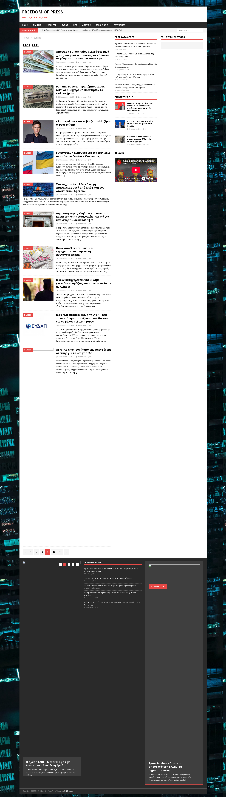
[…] (66, 78)
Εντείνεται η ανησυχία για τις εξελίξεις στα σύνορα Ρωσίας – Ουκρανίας (83, 154)
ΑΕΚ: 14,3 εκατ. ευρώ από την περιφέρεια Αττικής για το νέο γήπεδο (83, 351)
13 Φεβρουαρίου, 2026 (137, 144)
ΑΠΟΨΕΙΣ (86, 25)
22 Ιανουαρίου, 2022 (66, 195)
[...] (32, 775)
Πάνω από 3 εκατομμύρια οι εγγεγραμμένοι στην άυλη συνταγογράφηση (75, 251)
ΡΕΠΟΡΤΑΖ (51, 25)
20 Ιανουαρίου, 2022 (66, 357)
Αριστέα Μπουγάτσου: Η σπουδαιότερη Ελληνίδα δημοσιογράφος (139, 139)
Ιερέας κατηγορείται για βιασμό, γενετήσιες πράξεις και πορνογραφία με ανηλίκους (83, 283)
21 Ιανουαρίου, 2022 (66, 223)
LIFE (75, 25)
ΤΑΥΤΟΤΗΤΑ (119, 25)
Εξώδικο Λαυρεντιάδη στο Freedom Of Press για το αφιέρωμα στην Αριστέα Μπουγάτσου (139, 107)
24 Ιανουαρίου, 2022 (66, 128)
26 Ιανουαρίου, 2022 (66, 62)
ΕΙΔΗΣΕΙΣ (37, 25)
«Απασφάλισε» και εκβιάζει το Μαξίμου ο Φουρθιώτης (83, 122)
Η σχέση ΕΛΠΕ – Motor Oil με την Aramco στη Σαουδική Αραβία (140, 123)
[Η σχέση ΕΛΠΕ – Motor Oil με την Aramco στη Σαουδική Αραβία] (120, 124)
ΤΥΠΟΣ (65, 25)
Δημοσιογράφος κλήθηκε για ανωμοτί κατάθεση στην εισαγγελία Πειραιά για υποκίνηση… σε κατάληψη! (82, 216)
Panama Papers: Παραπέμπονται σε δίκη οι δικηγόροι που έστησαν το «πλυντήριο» (80, 90)
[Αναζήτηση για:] (190, 30)
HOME (25, 25)
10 (54, 552)
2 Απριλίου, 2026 (134, 114)
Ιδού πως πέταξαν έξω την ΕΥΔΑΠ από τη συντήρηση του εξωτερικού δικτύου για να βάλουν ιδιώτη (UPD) (82, 318)
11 (60, 552)
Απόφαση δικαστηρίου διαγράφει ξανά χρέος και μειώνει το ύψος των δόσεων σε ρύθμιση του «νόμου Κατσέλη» (82, 55)
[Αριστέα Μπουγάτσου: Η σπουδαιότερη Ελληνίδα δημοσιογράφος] (120, 139)
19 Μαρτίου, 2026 (135, 129)
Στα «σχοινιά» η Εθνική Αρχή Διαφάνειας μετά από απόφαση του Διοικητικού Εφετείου (80, 187)
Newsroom (82, 62)
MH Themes (68, 791)
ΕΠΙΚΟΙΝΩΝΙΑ (102, 25)
